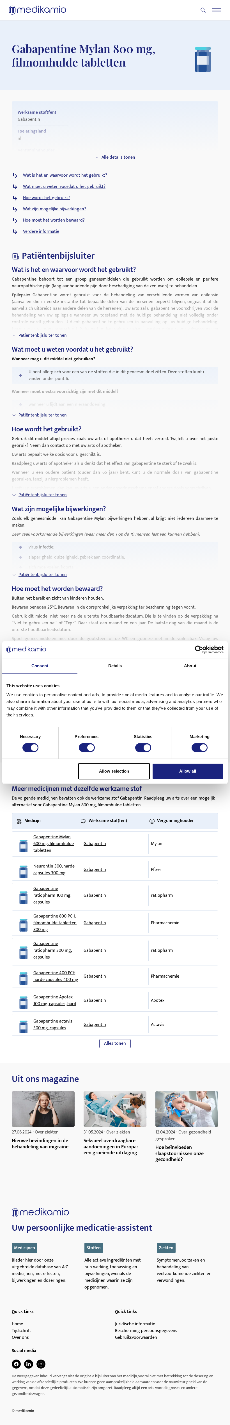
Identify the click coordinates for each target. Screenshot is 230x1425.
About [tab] (190, 665)
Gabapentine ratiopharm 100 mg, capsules (52, 895)
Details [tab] (115, 665)
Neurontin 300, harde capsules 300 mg (54, 870)
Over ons (20, 1337)
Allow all (187, 771)
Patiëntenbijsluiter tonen (43, 335)
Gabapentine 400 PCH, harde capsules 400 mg (55, 976)
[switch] (87, 747)
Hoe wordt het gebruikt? (46, 198)
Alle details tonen (118, 157)
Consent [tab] (39, 665)
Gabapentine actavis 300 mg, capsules (52, 1025)
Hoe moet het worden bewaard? (54, 220)
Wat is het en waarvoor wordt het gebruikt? (65, 175)
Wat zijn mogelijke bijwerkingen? (54, 209)
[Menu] (216, 10)
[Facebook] (16, 1364)
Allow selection (114, 771)
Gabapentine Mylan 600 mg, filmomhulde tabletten (53, 844)
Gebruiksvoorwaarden (136, 1337)
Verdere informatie (41, 231)
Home (17, 1324)
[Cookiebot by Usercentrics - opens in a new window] (199, 649)
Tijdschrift (21, 1331)
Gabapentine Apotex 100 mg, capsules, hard (54, 1000)
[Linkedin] (28, 1364)
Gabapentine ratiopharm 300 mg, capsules (52, 951)
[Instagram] (40, 1364)
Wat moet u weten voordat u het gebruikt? (64, 186)
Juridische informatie (135, 1324)
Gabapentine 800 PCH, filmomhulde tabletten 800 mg (55, 923)
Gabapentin (95, 844)
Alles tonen (115, 1043)
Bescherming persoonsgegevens (146, 1331)
